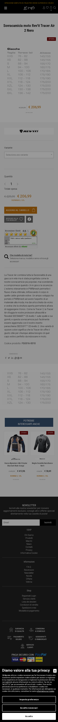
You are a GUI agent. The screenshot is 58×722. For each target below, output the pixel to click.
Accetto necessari (29, 708)
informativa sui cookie (45, 691)
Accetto (29, 716)
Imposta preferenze (29, 699)
